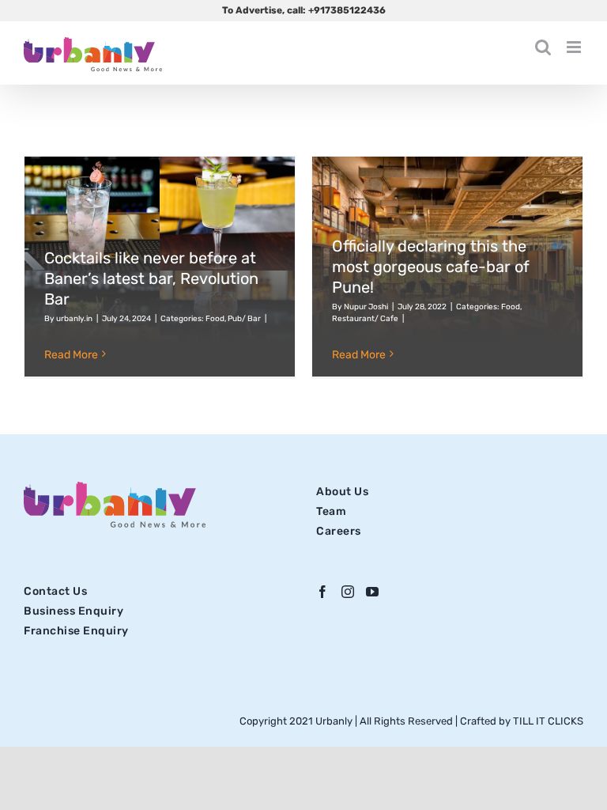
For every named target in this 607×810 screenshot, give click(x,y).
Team (331, 511)
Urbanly (335, 721)
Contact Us (55, 591)
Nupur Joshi (366, 307)
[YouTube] (372, 591)
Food (214, 319)
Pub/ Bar (244, 319)
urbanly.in (74, 319)
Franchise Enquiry (76, 631)
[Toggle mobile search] (543, 47)
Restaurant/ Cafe (365, 319)
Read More (71, 354)
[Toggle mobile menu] (575, 47)
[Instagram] (348, 591)
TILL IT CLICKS (548, 721)
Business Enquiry (73, 611)
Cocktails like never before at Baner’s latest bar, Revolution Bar (151, 278)
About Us (342, 491)
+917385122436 (347, 10)
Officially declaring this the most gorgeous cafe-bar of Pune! (431, 267)
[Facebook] (323, 591)
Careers (338, 531)
